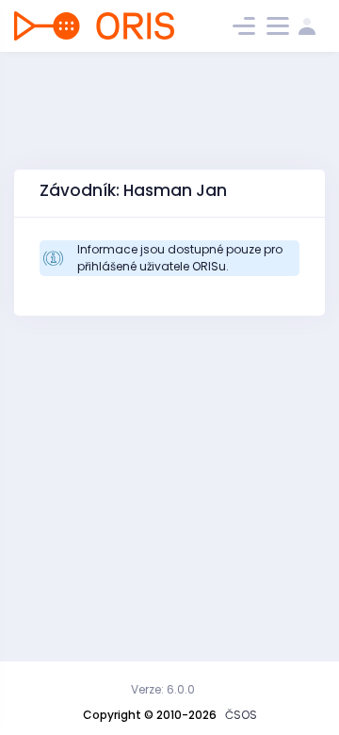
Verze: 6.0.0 (163, 689)
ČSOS (241, 715)
